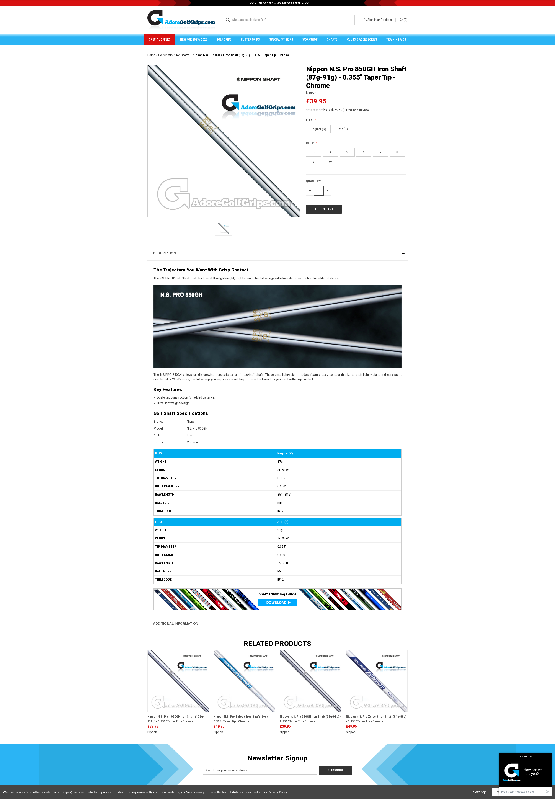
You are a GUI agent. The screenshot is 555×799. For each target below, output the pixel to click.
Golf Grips (224, 39)
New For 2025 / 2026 (193, 39)
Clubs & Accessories (362, 39)
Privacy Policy (277, 792)
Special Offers (160, 39)
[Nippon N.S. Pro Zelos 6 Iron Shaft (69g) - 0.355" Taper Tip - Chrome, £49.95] (244, 680)
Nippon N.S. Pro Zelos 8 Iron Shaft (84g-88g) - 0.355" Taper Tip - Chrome (376, 719)
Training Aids (396, 39)
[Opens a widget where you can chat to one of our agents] (525, 774)
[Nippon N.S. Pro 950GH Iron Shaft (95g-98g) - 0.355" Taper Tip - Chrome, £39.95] (310, 680)
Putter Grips (250, 39)
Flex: (310, 120)
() (405, 19)
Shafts (332, 39)
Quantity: (313, 181)
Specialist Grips (281, 39)
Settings (480, 792)
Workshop (310, 39)
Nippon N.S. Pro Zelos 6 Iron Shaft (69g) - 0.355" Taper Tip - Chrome (241, 719)
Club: (310, 143)
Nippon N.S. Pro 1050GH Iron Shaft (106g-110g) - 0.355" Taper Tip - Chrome (175, 719)
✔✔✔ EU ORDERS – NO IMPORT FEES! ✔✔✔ (279, 3)
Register (386, 19)
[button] (357, 110)
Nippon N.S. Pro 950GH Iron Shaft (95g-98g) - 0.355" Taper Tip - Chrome (310, 719)
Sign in (372, 19)
